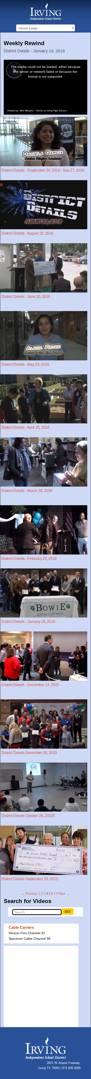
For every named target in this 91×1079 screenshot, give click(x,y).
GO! (68, 911)
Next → (64, 893)
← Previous (30, 893)
